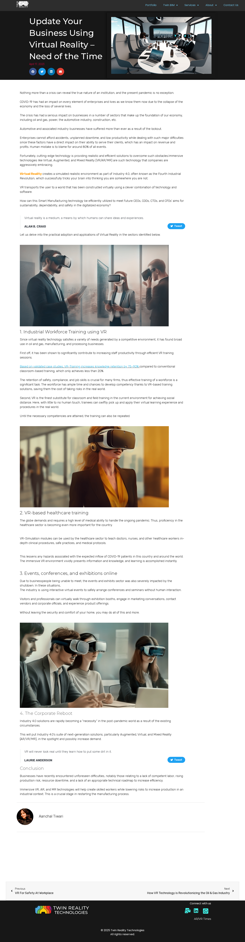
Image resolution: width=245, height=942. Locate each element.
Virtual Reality (31, 174)
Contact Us (231, 5)
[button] (33, 71)
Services (190, 5)
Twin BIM (168, 5)
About (210, 5)
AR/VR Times (202, 918)
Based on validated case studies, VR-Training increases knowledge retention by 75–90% (79, 366)
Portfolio (150, 5)
